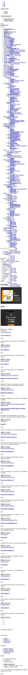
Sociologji (12, 125)
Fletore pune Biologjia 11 (7, 465)
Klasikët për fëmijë (8, 43)
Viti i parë (12, 255)
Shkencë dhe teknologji (12, 134)
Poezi (11, 84)
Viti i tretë (12, 258)
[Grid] (1, 328)
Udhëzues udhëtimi (14, 144)
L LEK (5, 11)
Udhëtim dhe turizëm (12, 94)
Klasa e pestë (13, 241)
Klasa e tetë (13, 279)
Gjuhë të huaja (13, 97)
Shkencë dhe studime (9, 116)
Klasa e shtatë (13, 278)
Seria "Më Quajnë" (8, 68)
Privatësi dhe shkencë (15, 155)
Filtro (2, 281)
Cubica (8, 154)
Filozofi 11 (3, 424)
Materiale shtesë (11, 260)
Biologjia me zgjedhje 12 (7, 392)
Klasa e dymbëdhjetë (15, 253)
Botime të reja (7, 36)
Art (11, 104)
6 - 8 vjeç (12, 221)
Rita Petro (6, 65)
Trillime (9, 84)
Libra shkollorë (7, 230)
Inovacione (12, 79)
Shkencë (12, 87)
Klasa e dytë (13, 236)
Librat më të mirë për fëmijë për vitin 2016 (14, 50)
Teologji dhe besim (14, 176)
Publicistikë (6, 126)
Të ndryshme (13, 45)
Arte (3, 279)
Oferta (5, 56)
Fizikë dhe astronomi (15, 136)
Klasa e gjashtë (13, 276)
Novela (12, 49)
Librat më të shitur (8, 54)
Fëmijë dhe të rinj (8, 198)
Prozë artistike (13, 111)
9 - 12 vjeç (12, 179)
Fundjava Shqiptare (8, 40)
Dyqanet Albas (7, 641)
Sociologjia (5, 275)
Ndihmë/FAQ (7, 652)
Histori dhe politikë (14, 88)
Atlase (5, 229)
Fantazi (12, 65)
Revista (12, 172)
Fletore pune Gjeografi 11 (7, 508)
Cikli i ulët (9, 233)
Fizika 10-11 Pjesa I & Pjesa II (9, 437)
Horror (11, 68)
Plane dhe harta (14, 100)
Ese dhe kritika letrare (15, 54)
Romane (12, 38)
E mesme (9, 282)
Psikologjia (5, 276)
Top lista (9, 77)
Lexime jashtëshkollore (9, 123)
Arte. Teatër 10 (5, 364)
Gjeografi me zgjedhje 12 (7, 550)
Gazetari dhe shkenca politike (17, 164)
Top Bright (9, 196)
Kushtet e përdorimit (9, 651)
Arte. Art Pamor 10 (6, 335)
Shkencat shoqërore (11, 118)
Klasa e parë (13, 268)
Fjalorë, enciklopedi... (12, 186)
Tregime (12, 40)
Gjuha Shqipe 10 (5, 579)
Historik (12, 66)
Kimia (4, 272)
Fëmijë (8, 200)
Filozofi (12, 127)
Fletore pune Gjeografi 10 (7, 494)
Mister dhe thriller (14, 69)
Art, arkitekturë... (11, 102)
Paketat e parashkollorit (9, 58)
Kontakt (6, 638)
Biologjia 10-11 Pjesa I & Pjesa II (9, 378)
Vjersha (12, 163)
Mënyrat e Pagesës (8, 648)
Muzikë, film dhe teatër (15, 151)
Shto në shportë (6, 345)
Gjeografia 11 (4, 564)
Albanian (11, 19)
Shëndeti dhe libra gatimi (16, 157)
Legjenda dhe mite (14, 48)
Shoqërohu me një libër (9, 73)
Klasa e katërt (13, 272)
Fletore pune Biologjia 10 (7, 451)
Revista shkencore (14, 148)
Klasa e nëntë (13, 247)
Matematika (5, 268)
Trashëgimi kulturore (15, 161)
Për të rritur (9, 112)
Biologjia (4, 270)
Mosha (8, 216)
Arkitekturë (13, 105)
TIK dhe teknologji (14, 93)
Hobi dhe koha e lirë (15, 214)
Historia (4, 264)
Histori (11, 83)
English (11, 20)
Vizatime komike (14, 76)
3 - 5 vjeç (12, 219)
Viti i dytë (12, 257)
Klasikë (12, 158)
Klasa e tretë (13, 271)
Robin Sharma (7, 66)
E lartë (8, 254)
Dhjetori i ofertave (8, 125)
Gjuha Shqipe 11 (5, 593)
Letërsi (5, 76)
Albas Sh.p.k (19, 669)
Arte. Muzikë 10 (5, 349)
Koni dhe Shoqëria (8, 45)
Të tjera (12, 262)
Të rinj (8, 209)
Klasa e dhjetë (13, 250)
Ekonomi (12, 115)
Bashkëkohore (13, 58)
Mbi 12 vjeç (13, 180)
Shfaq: (2, 331)
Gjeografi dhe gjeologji (15, 140)
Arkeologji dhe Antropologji (17, 175)
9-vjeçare (9, 273)
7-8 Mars (6, 30)
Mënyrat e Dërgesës (9, 650)
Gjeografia (5, 273)
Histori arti (12, 173)
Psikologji (12, 41)
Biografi (12, 86)
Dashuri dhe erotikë (15, 104)
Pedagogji (12, 166)
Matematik (12, 184)
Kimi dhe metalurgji (15, 137)
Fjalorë (11, 144)
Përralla (12, 202)
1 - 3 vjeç (12, 218)
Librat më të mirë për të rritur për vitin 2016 (14, 51)
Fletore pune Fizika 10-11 (7, 480)
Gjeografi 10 (4, 537)
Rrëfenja (12, 51)
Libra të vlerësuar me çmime (17, 80)
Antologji (12, 56)
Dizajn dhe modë (14, 152)
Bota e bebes (7, 34)
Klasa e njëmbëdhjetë (15, 251)
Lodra (5, 193)
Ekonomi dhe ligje (14, 90)
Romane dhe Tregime (15, 162)
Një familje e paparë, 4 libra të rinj (12, 55)
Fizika (4, 267)
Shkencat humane (11, 126)
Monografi (12, 98)
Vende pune (7, 642)
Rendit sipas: (4, 329)
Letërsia (4, 262)
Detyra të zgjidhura (14, 261)
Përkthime (12, 61)
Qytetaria (4, 265)
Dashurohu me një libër (9, 38)
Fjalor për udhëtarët (15, 95)
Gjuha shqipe (5, 261)
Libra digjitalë (7, 264)
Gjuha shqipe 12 (5, 607)
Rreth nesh (6, 639)
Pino (8, 151)
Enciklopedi (13, 208)
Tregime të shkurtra (14, 52)
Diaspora (9, 265)
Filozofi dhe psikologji (15, 91)
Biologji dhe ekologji (15, 182)
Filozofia (4, 278)
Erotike (12, 59)
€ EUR (5, 13)
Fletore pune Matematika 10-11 (9, 523)
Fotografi (12, 150)
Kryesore (6, 251)
